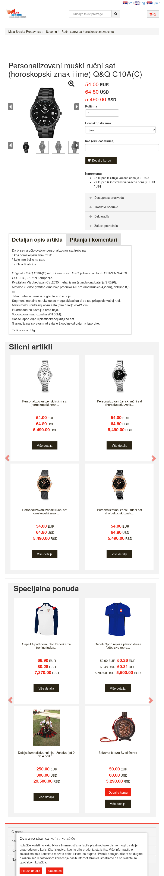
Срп (155, 3)
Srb (130, 3)
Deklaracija (101, 216)
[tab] (120, 197)
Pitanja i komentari (93, 239)
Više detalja (45, 445)
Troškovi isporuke (106, 207)
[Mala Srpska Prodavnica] (15, 14)
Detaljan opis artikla (37, 239)
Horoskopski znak (98, 123)
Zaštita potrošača (106, 225)
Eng (142, 3)
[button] (7, 458)
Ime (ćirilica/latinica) (99, 141)
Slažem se (55, 871)
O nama (17, 831)
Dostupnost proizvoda (109, 197)
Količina (91, 106)
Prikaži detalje (30, 871)
